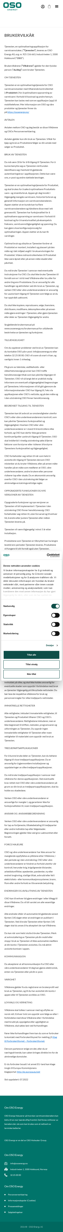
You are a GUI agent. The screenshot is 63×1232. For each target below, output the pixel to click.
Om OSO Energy (13, 1107)
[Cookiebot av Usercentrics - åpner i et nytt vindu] (47, 555)
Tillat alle (31, 655)
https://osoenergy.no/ (18, 112)
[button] (56, 6)
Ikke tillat (31, 674)
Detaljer (50, 645)
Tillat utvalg (32, 664)
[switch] (55, 615)
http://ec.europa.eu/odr (28, 1071)
